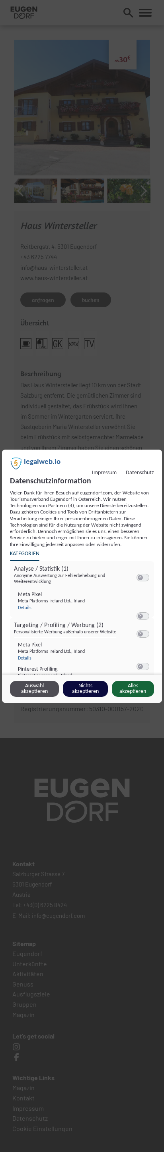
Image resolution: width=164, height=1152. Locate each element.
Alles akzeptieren (132, 688)
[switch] (143, 578)
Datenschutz (140, 473)
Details (24, 608)
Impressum (104, 473)
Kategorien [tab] (24, 554)
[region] (83, 623)
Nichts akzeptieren (85, 688)
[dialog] (82, 576)
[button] (140, 577)
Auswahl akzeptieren (34, 688)
